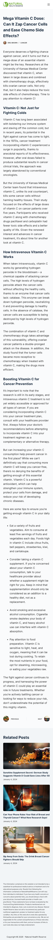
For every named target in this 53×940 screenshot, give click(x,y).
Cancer (23, 43)
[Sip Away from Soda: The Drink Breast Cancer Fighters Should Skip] (26, 840)
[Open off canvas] (48, 4)
